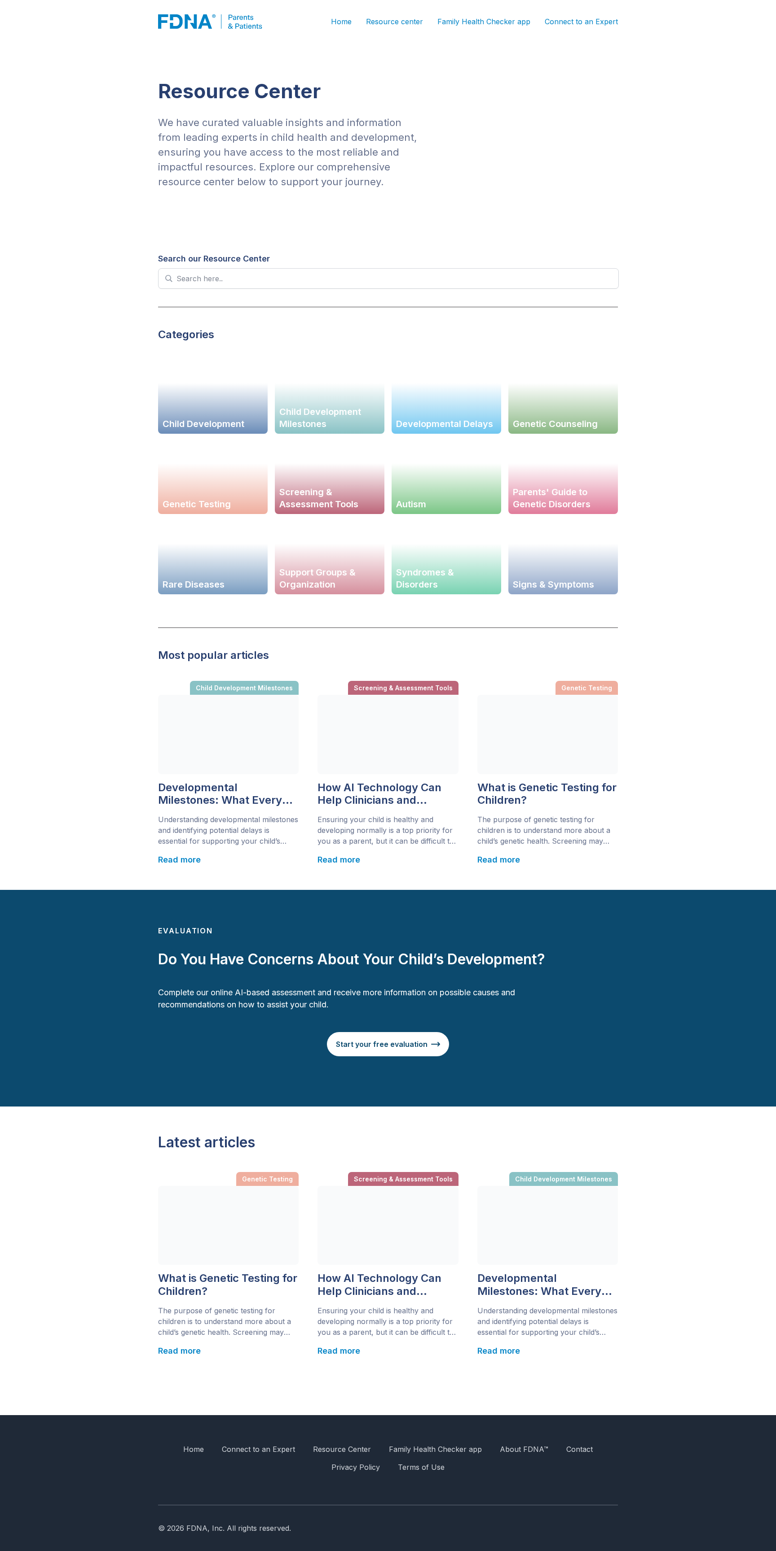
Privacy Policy (355, 1467)
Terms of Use (421, 1467)
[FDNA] (216, 21)
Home (341, 21)
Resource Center (342, 1449)
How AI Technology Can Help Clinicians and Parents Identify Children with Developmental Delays (382, 794)
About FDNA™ (524, 1449)
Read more (179, 859)
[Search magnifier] (168, 278)
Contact (579, 1449)
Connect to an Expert (581, 21)
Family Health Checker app (483, 21)
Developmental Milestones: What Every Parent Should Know (220, 794)
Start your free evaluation (382, 1044)
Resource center (394, 21)
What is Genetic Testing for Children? (547, 794)
